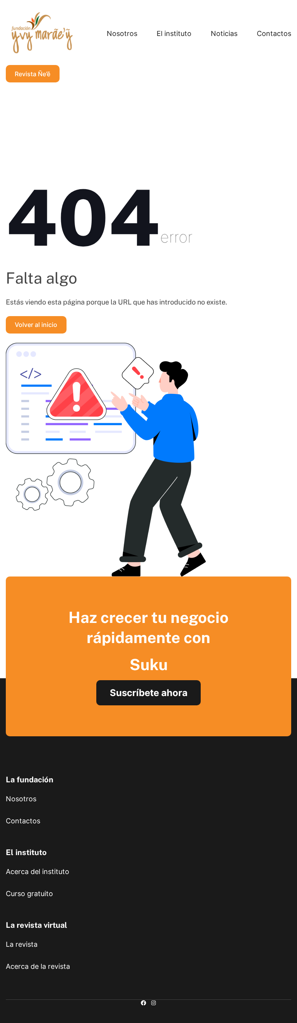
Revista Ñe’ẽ (32, 74)
